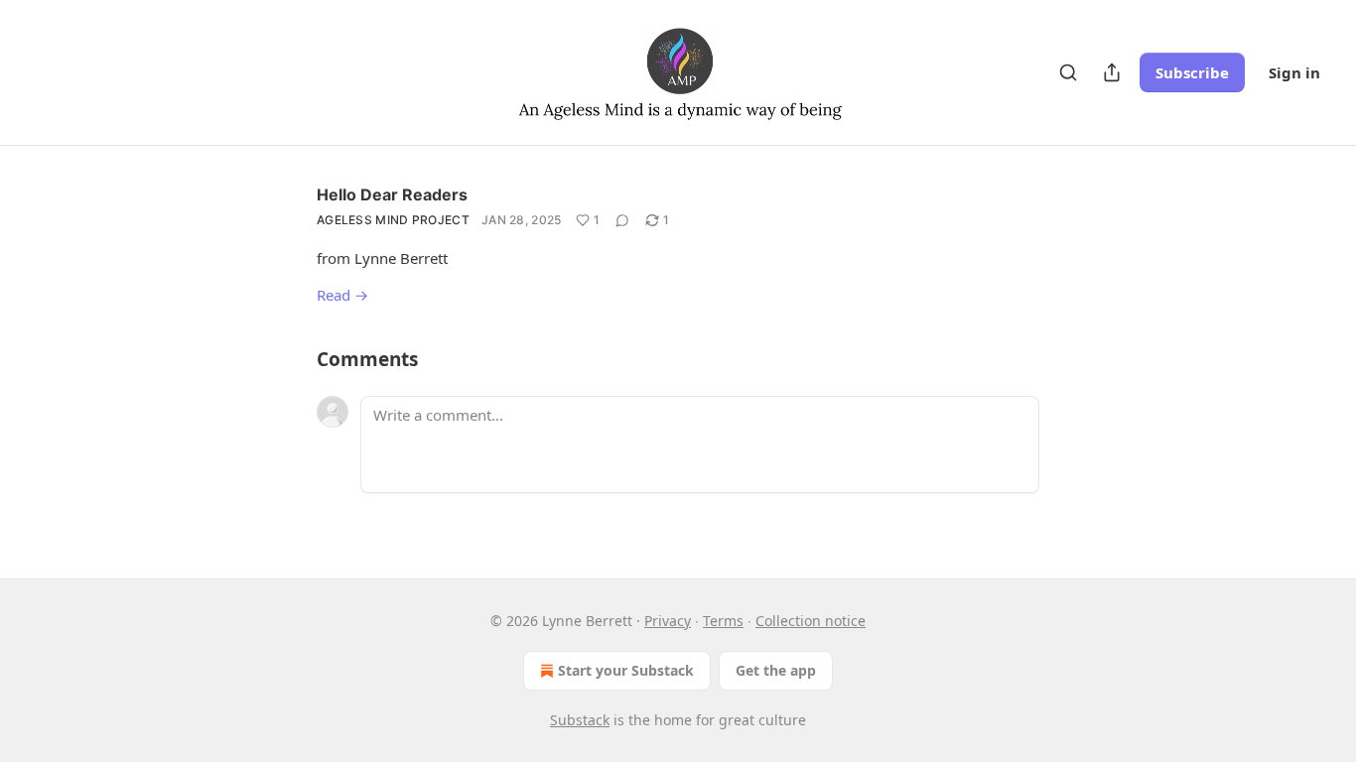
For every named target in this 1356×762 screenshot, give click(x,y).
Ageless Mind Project (393, 219)
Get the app (776, 670)
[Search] (1068, 72)
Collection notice (810, 620)
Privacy (667, 620)
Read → (342, 295)
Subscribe (1192, 72)
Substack (580, 719)
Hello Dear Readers (392, 194)
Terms (723, 620)
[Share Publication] (1112, 72)
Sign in (1294, 72)
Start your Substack (626, 670)
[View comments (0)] (622, 220)
